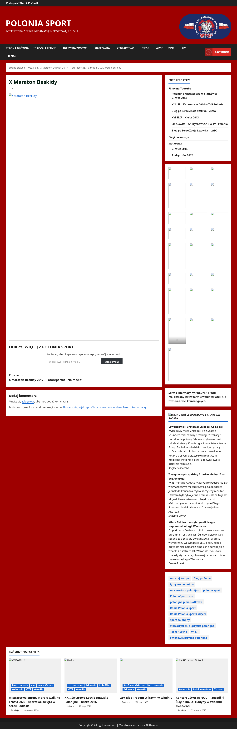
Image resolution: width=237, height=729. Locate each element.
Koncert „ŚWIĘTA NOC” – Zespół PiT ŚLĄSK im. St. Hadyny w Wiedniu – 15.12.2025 (201, 702)
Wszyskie (38, 689)
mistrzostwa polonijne (184, 590)
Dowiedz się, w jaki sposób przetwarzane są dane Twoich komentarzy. (105, 407)
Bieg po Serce (202, 578)
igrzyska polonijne (182, 584)
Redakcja (15, 710)
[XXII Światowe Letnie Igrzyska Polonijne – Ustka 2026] (90, 676)
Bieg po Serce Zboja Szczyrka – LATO (194, 130)
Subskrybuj (112, 362)
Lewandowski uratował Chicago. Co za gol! (195, 427)
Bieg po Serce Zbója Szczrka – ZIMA (194, 111)
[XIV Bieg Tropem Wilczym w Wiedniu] (146, 676)
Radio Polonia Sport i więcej (188, 614)
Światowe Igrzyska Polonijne (188, 638)
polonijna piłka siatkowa (186, 602)
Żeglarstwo (125, 48)
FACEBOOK (222, 52)
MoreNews (125, 725)
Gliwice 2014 (180, 149)
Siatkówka (102, 48)
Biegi (145, 48)
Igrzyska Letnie (45, 48)
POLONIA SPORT (38, 23)
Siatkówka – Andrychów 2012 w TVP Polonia (200, 124)
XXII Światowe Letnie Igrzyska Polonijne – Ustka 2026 (86, 700)
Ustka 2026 (104, 685)
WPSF (159, 48)
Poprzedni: (46, 377)
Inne (171, 48)
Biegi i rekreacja (178, 137)
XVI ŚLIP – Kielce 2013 (185, 117)
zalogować (28, 401)
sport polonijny (180, 620)
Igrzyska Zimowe (75, 48)
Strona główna (17, 48)
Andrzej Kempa (180, 578)
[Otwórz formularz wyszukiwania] (201, 52)
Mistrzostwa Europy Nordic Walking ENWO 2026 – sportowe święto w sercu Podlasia (34, 702)
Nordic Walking (45, 685)
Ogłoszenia (17, 689)
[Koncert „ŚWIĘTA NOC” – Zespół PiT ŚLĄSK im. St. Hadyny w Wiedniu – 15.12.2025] (202, 676)
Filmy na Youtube (179, 88)
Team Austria (178, 632)
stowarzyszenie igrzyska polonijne (192, 626)
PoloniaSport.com (181, 596)
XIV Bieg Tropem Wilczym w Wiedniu (146, 698)
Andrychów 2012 (182, 155)
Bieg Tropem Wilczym (134, 685)
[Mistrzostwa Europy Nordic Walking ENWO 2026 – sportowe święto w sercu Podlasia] (35, 676)
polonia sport (211, 590)
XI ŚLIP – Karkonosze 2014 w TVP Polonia (197, 104)
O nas (12, 56)
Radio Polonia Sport (183, 608)
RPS (184, 48)
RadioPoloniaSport (202, 689)
